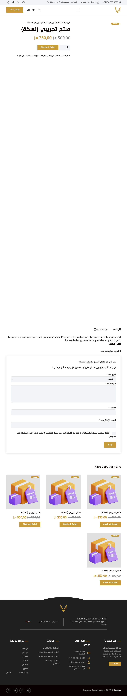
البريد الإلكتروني (107, 420)
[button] (39, 9)
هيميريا (117, 690)
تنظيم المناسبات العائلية (48, 652)
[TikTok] (13, 2)
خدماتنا (25, 656)
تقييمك (111, 375)
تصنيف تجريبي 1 (54, 22)
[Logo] (118, 10)
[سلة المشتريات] (33, 10)
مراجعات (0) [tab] (101, 330)
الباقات (25, 660)
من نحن (25, 652)
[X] (18, 2)
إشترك (27, 622)
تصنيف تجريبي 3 (24, 55)
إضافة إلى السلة (48, 47)
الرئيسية (67, 22)
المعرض (25, 664)
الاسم (112, 408)
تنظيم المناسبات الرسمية (48, 656)
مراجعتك (110, 383)
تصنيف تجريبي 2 (39, 55)
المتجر (25, 669)
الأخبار (8, 673)
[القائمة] (78, 10)
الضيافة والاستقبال (51, 648)
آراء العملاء (23, 673)
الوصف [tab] (117, 330)
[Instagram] (8, 2)
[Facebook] (23, 2)
